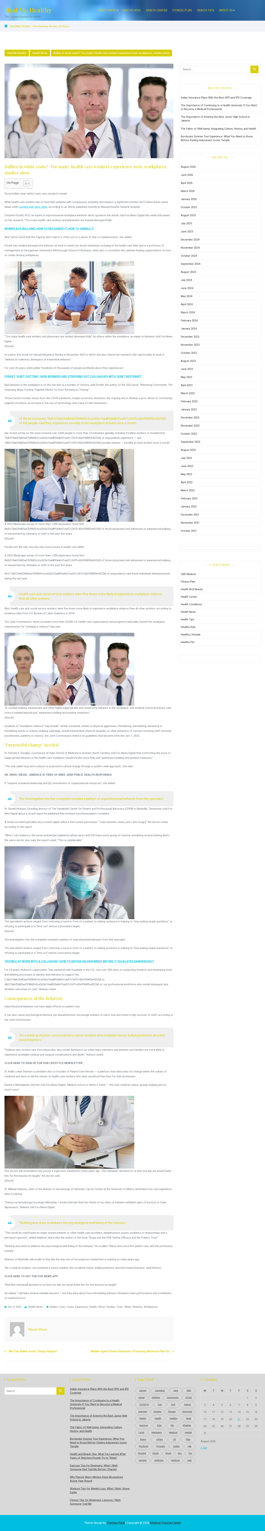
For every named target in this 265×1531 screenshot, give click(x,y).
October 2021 (189, 530)
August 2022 (188, 450)
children (156, 1397)
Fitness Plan (182, 10)
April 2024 (187, 304)
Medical (173, 1432)
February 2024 (189, 320)
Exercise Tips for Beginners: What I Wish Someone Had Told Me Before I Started (94, 1467)
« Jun (204, 1447)
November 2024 (190, 247)
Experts (157, 1411)
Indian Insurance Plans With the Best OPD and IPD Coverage (216, 97)
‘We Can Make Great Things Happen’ (32, 1351)
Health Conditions (191, 604)
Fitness (172, 1411)
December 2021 (190, 514)
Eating (187, 1404)
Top (190, 1453)
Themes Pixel (116, 1523)
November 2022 (190, 425)
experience (81, 1306)
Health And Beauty (192, 589)
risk (189, 1446)
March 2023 (188, 393)
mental (188, 1432)
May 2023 (186, 377)
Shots (156, 1453)
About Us (226, 10)
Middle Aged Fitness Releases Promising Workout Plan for (130, 1351)
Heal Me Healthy (28, 10)
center (141, 1397)
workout (175, 1460)
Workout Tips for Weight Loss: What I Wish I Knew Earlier (100, 1490)
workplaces (151, 1306)
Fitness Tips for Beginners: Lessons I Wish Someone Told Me (95, 1501)
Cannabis (160, 1390)
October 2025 (189, 207)
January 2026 (189, 199)
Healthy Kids (131, 10)
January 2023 (189, 409)
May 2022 (186, 474)
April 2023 (187, 385)
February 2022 (189, 498)
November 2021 (190, 522)
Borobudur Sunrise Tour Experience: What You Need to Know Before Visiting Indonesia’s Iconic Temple (217, 138)
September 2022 (190, 441)
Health (93, 1306)
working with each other (33, 207)
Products (143, 1446)
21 (239, 1419)
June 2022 (187, 466)
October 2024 (189, 255)
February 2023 (189, 401)
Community (172, 1397)
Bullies (54, 1306)
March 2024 (188, 312)
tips (180, 1453)
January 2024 (189, 328)
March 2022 (188, 490)
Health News (107, 10)
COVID (188, 1397)
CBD (189, 1390)
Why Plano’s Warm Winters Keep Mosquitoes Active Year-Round (96, 1478)
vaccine (143, 1460)
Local (141, 1432)
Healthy (173, 1418)
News (143, 1439)
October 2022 (189, 433)
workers (137, 1306)
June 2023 (187, 369)
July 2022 (186, 458)
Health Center (156, 10)
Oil (174, 1439)
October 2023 (189, 352)
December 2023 (190, 336)
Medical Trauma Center (165, 1523)
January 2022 (189, 506)
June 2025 (187, 231)
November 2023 (190, 344)
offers (159, 1439)
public (176, 1446)
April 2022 (187, 482)
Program (160, 1446)
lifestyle (187, 1425)
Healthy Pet (187, 642)
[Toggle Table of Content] (25, 183)
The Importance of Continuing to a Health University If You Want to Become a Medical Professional (219, 107)
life (172, 1425)
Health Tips (205, 10)
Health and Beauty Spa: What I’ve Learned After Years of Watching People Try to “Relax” (98, 1455)
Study (168, 1453)
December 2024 (190, 239)
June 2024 (187, 288)
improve (143, 1425)
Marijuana (157, 1432)
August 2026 (188, 166)
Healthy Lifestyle (190, 634)
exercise (142, 1411)
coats (70, 1306)
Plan (188, 1439)
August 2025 (188, 215)
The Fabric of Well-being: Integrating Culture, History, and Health (218, 128)
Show (101, 1306)
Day (160, 1404)
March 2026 (188, 191)
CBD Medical (188, 574)
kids (159, 1425)
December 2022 (190, 417)
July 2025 (186, 223)
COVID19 (144, 1404)
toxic (120, 1306)
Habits (142, 1418)
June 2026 (187, 175)
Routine (142, 1453)
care (62, 1306)
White (127, 1306)
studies (110, 1306)
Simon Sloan (37, 1329)
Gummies (187, 1411)
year (189, 1460)
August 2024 (188, 272)
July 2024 (186, 280)
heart (188, 1418)
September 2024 (190, 264)
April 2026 (187, 183)
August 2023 (188, 361)
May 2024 (186, 296)
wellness (159, 1460)
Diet (173, 1404)
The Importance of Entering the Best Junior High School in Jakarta (215, 118)
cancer (142, 1390)
